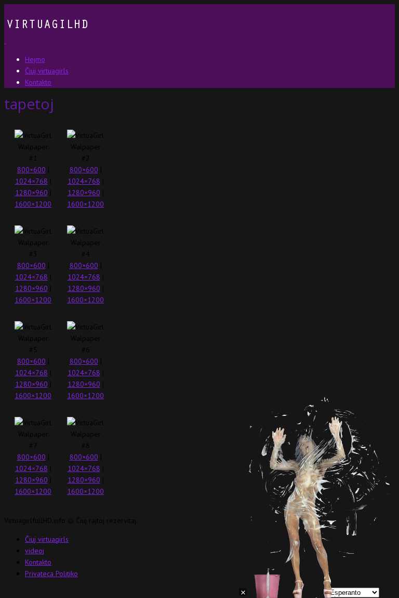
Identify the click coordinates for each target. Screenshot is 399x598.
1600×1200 (33, 204)
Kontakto (38, 562)
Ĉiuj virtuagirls (47, 539)
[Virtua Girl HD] (46, 40)
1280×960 (31, 192)
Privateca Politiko (51, 573)
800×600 (31, 169)
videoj (34, 550)
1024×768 (31, 181)
